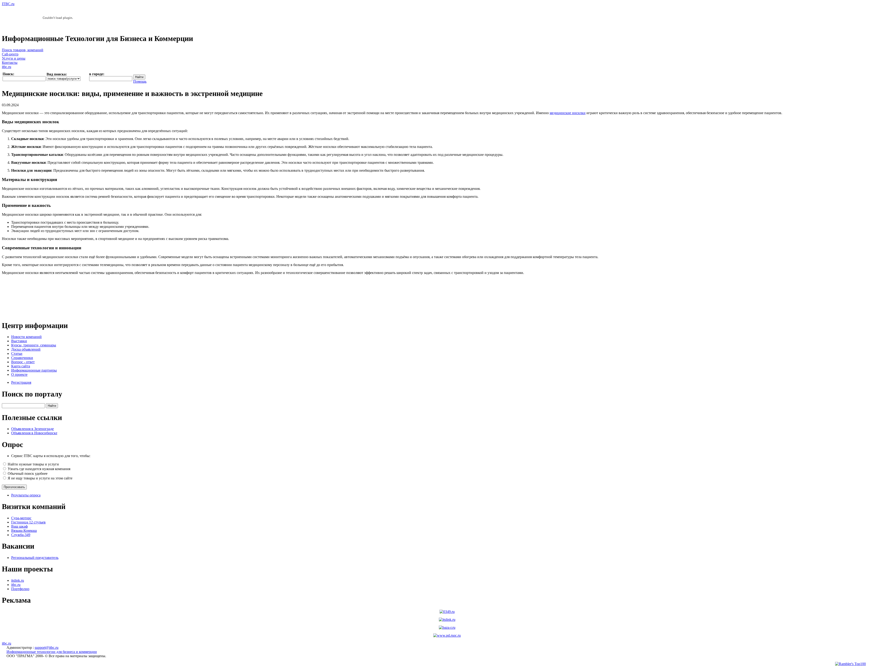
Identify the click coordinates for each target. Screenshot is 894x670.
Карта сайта (20, 366)
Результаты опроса (26, 495)
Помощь (139, 81)
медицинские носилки (568, 113)
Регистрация (21, 382)
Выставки (19, 341)
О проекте (19, 374)
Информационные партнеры (34, 370)
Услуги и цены (13, 58)
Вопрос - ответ (23, 362)
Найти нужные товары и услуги (33, 464)
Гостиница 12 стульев (28, 522)
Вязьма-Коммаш (24, 531)
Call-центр (10, 54)
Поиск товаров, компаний (22, 50)
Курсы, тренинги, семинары (33, 345)
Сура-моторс (21, 518)
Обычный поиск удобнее (27, 473)
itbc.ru (6, 67)
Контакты (9, 63)
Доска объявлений (26, 349)
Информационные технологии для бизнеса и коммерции (52, 652)
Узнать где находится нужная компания (39, 469)
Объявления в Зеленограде (32, 429)
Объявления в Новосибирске (34, 433)
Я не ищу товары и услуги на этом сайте (40, 478)
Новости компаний (26, 337)
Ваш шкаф (19, 526)
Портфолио (20, 589)
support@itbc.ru (46, 647)
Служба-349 (20, 535)
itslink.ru (17, 580)
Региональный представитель (34, 558)
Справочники (22, 358)
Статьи (16, 354)
